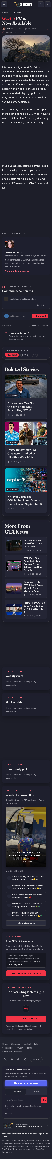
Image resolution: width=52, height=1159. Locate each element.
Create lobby (27, 1019)
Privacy (20, 1048)
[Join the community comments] (48, 29)
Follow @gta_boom (26, 923)
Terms (29, 1048)
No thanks (8, 1113)
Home (5, 13)
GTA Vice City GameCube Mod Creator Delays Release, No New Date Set (33, 564)
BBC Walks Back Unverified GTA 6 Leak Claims (33, 543)
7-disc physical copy (36, 118)
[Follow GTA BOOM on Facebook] (25, 1059)
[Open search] (41, 4)
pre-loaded (30, 84)
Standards (15, 1044)
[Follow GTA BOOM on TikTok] (19, 1059)
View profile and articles (17, 271)
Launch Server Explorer (26, 973)
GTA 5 (25, 355)
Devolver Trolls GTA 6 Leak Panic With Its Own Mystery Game (33, 586)
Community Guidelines (12, 1051)
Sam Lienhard (15, 29)
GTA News (16, 13)
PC (34, 355)
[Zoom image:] (26, 48)
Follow (37, 1044)
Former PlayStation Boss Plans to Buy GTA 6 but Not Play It (34, 607)
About (5, 1044)
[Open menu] (4, 4)
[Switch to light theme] (48, 4)
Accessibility (7, 1048)
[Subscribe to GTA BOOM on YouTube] (12, 1059)
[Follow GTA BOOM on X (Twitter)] (5, 1059)
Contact (27, 1044)
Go (44, 1100)
